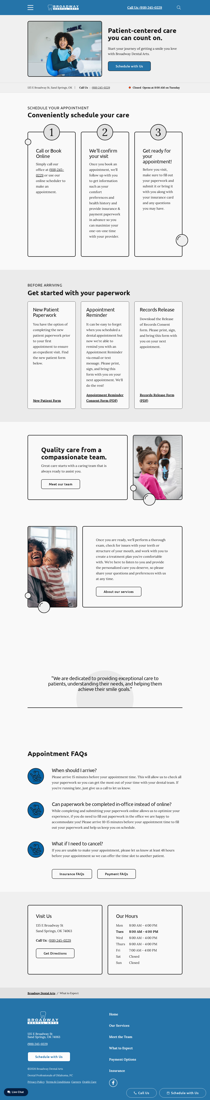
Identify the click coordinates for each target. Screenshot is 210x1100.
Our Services (119, 1025)
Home (113, 1014)
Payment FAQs (116, 874)
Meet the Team (120, 1037)
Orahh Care (89, 1081)
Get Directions (55, 953)
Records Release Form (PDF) (157, 398)
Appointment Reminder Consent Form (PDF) (105, 398)
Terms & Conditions (58, 1081)
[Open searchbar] (178, 7)
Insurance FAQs (72, 874)
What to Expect (121, 1048)
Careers (76, 1081)
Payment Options (122, 1059)
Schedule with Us (129, 66)
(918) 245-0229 (101, 87)
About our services (119, 591)
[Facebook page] (113, 1083)
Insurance (117, 1071)
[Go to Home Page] (63, 7)
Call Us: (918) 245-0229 (144, 7)
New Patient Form (47, 400)
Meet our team (60, 484)
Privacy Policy (36, 1081)
